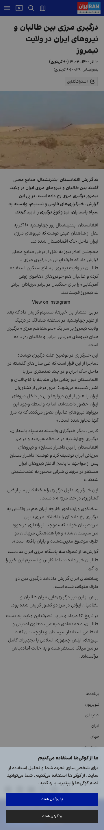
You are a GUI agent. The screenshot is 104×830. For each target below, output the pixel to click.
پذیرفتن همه (52, 799)
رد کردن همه (52, 816)
